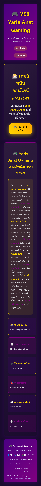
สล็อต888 (31, 455)
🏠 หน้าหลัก (20, 48)
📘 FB (10, 455)
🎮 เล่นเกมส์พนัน (20, 129)
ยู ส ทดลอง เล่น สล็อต (21, 468)
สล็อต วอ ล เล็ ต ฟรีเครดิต (20, 472)
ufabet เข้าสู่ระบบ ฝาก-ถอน (18, 459)
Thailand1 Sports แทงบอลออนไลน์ (20, 464)
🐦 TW (17, 455)
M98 (30, 460)
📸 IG (24, 455)
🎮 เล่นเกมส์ (20, 55)
